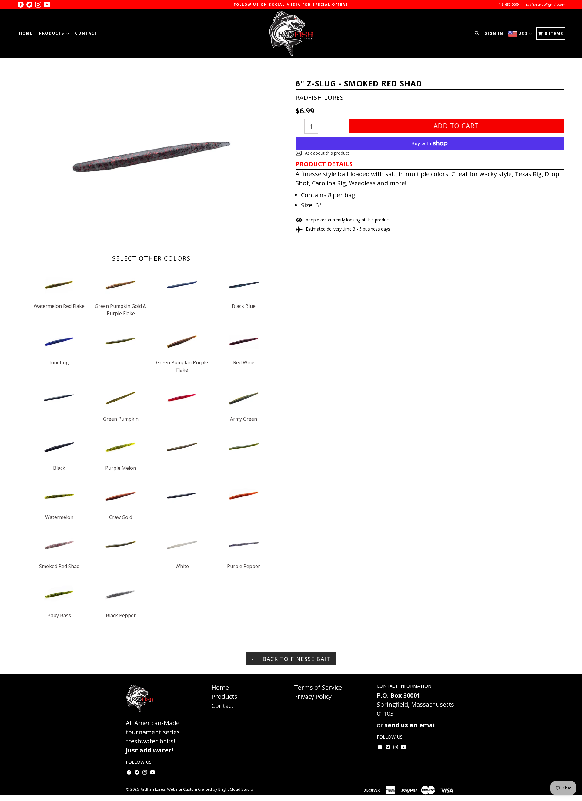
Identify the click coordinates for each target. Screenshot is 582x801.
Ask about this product (326, 153)
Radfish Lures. (153, 789)
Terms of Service (318, 687)
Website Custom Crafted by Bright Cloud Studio (210, 789)
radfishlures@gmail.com (545, 4)
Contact (86, 33)
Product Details (324, 164)
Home (26, 33)
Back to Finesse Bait (295, 658)
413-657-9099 (508, 4)
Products (52, 33)
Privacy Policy (313, 696)
